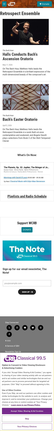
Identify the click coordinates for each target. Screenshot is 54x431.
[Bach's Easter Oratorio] (26, 97)
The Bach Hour (8, 50)
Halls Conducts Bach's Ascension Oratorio (20, 56)
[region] (27, 392)
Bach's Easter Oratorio (20, 119)
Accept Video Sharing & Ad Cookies (27, 411)
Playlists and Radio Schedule (26, 196)
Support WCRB (27, 223)
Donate (45, 4)
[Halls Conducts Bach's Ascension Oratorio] (26, 32)
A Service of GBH (12, 346)
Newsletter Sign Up (13, 352)
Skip (27, 419)
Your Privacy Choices (27, 426)
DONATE (27, 229)
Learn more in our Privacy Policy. (25, 405)
